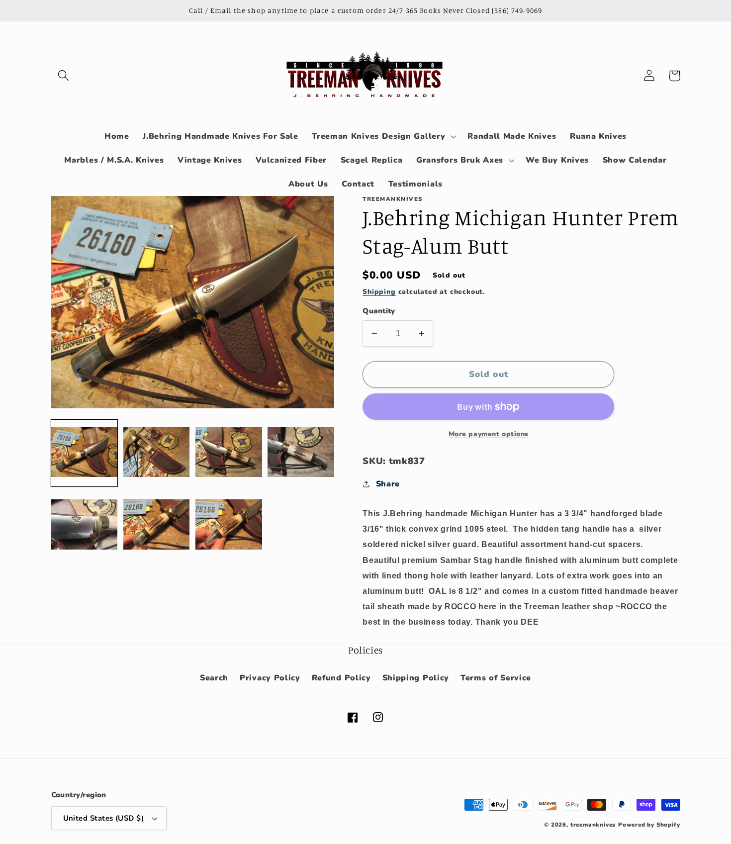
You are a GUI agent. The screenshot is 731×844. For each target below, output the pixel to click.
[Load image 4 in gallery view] (301, 453)
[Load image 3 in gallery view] (228, 453)
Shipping (379, 291)
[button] (64, 76)
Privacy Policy (270, 677)
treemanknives (593, 825)
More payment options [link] (489, 434)
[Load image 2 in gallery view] (156, 453)
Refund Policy (341, 677)
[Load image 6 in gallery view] (156, 525)
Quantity (379, 311)
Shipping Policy (415, 677)
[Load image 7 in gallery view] (228, 525)
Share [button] (388, 483)
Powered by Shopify (649, 825)
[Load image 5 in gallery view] (84, 525)
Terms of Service (495, 677)
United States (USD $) (103, 818)
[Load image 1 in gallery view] (84, 453)
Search (214, 677)
